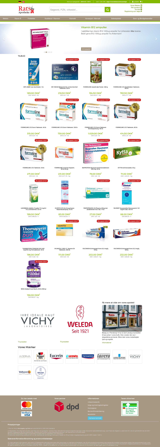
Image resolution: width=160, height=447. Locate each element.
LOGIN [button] (136, 2)
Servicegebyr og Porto (24, 428)
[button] (141, 1)
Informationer (106, 342)
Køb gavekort (136, 7)
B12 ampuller (86, 49)
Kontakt (138, 9)
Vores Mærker (135, 5)
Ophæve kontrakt (95, 418)
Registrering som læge (133, 11)
